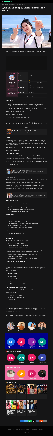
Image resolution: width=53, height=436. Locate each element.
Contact (18, 429)
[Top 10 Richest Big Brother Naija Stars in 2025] (32, 408)
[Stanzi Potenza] (11, 374)
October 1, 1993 (32, 73)
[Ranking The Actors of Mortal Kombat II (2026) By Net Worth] (11, 391)
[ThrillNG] (8, 1)
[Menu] (2, 1)
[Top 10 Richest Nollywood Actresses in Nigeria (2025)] (32, 391)
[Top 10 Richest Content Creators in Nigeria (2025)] (21, 408)
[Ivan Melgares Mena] (32, 374)
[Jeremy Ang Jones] (42, 358)
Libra (30, 80)
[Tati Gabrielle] (11, 326)
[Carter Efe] (42, 374)
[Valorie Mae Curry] (42, 326)
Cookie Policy (35, 429)
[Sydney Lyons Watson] (11, 343)
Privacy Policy (42, 429)
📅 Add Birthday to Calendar (32, 96)
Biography (6, 4)
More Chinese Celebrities (14, 351)
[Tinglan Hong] (32, 358)
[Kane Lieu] (11, 358)
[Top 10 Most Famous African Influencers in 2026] (21, 391)
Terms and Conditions (26, 429)
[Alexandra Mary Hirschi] (32, 343)
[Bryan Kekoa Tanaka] (32, 326)
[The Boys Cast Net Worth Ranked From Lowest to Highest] (42, 391)
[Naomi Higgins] (42, 343)
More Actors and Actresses (14, 320)
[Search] (50, 1)
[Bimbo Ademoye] (21, 326)
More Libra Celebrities (13, 367)
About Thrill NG (11, 429)
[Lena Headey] (21, 374)
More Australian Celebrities (15, 336)
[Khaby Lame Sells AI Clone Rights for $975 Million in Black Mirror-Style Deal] (11, 408)
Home (3, 4)
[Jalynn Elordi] (21, 343)
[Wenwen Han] (21, 358)
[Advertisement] (26, 63)
